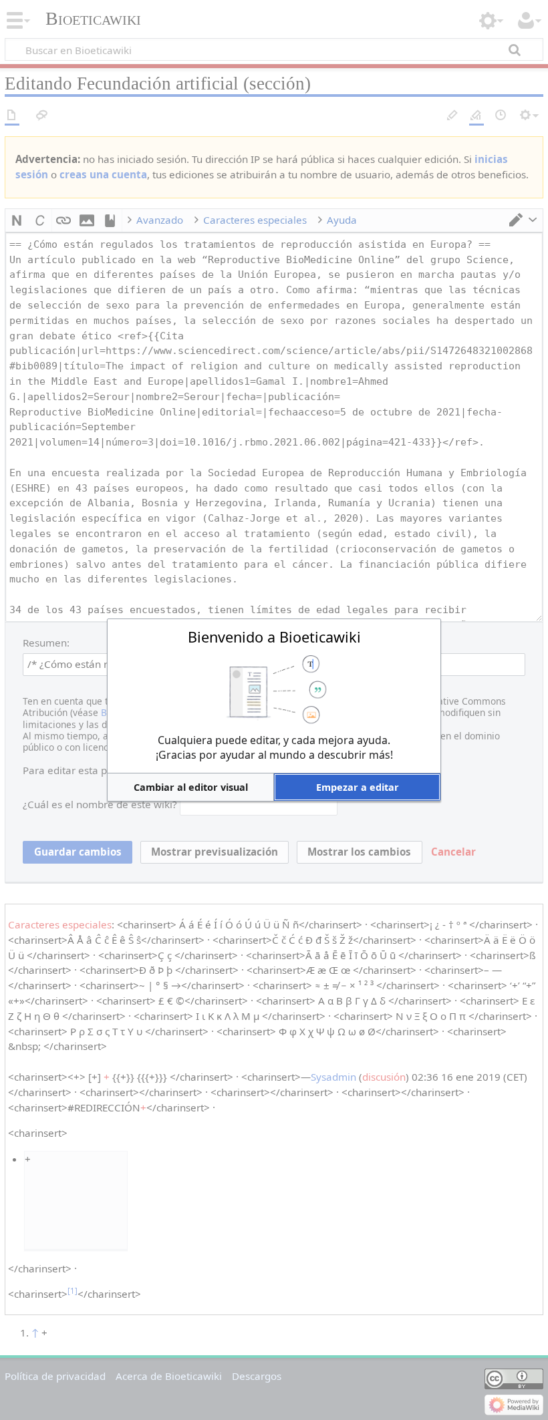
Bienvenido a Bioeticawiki (274, 637)
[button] (190, 787)
